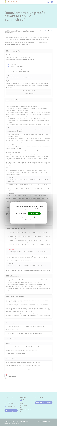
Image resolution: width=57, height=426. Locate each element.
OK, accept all (34, 213)
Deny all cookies (28, 217)
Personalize (22, 213)
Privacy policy (28, 219)
